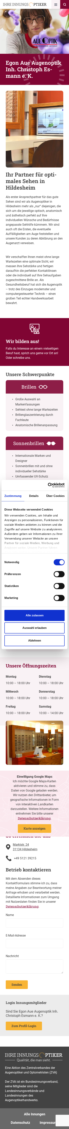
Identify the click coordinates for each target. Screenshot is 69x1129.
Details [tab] (34, 495)
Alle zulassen (35, 615)
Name (10, 915)
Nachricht (12, 956)
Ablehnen (34, 640)
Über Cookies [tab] (55, 495)
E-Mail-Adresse (16, 935)
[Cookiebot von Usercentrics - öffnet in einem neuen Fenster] (49, 485)
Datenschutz (20, 1123)
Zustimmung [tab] (12, 495)
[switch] (59, 574)
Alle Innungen (34, 1114)
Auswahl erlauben (34, 627)
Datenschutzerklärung (34, 818)
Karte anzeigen (34, 828)
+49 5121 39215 (25, 858)
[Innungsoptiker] (25, 4)
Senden (17, 984)
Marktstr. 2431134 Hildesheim (25, 847)
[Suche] (64, 4)
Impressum (48, 1123)
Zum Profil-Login (24, 1026)
